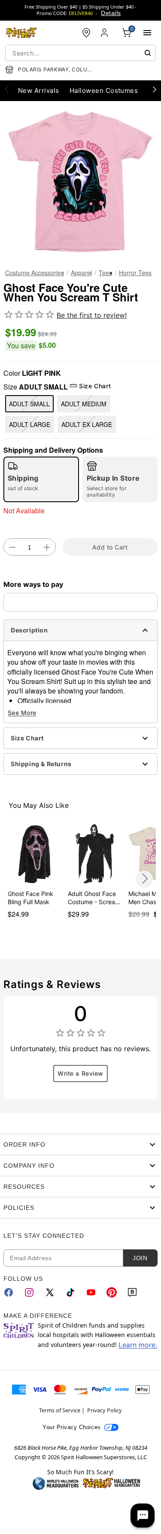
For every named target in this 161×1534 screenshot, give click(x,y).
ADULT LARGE (29, 424)
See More (22, 712)
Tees (105, 272)
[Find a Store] (86, 32)
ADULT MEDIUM (83, 403)
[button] (80, 181)
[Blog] (132, 1292)
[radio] (41, 479)
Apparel (81, 272)
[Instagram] (29, 1292)
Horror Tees (135, 272)
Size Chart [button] (95, 386)
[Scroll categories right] (154, 89)
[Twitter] (50, 1292)
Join (140, 1258)
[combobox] (80, 53)
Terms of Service (59, 1410)
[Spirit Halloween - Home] (21, 32)
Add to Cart (110, 547)
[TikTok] (70, 1292)
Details (111, 12)
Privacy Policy (104, 1410)
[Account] (105, 32)
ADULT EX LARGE (86, 424)
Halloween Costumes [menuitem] (104, 90)
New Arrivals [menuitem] (38, 90)
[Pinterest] (111, 1292)
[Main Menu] (147, 32)
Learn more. (137, 1345)
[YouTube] (91, 1292)
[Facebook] (8, 1292)
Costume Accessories (34, 272)
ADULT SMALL (29, 403)
